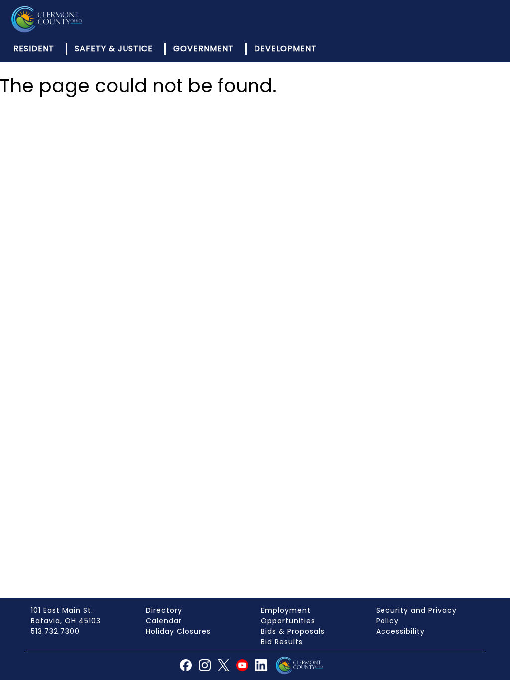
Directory (164, 610)
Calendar (164, 621)
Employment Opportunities (288, 615)
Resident (33, 48)
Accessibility (400, 631)
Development (285, 48)
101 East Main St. (62, 610)
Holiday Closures (178, 631)
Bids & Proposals (293, 631)
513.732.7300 (55, 631)
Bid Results (282, 642)
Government (203, 48)
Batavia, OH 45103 (66, 621)
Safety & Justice (114, 48)
